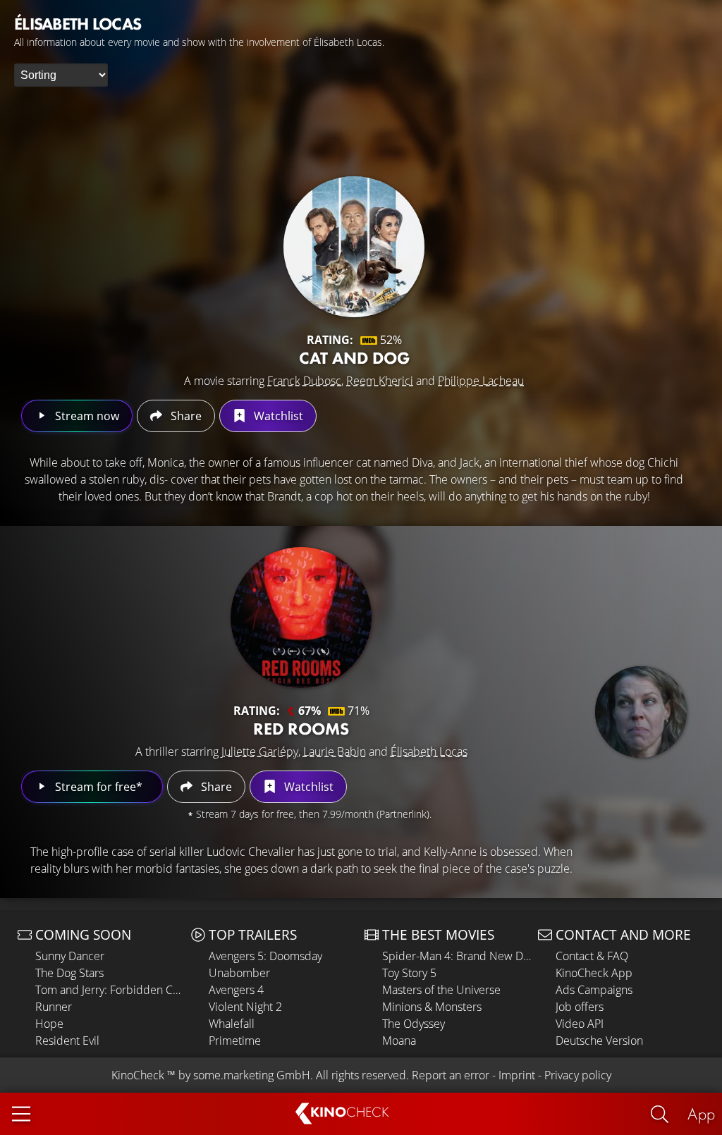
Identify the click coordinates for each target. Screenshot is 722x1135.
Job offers (580, 1007)
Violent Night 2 (245, 1007)
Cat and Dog (354, 358)
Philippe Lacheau (481, 380)
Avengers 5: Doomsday (265, 956)
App (701, 1113)
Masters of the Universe (441, 990)
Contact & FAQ (592, 956)
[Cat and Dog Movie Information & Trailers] (353, 246)
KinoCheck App (594, 973)
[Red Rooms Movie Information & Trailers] (301, 617)
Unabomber (239, 973)
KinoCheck (137, 1075)
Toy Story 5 (409, 973)
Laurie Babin (334, 751)
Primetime (235, 1040)
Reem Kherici (379, 380)
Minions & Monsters (432, 1007)
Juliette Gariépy (259, 751)
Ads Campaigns (594, 990)
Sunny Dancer (69, 956)
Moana (399, 1040)
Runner (53, 1007)
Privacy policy (577, 1075)
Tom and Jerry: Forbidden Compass (109, 990)
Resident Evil (67, 1040)
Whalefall (232, 1024)
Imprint (516, 1075)
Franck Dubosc (304, 380)
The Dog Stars (69, 973)
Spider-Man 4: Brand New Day (456, 956)
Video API (580, 1024)
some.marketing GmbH (251, 1075)
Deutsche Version (599, 1040)
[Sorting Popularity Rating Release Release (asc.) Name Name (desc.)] (61, 75)
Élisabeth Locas (429, 751)
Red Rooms (301, 729)
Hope (49, 1024)
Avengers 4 (236, 990)
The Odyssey (413, 1024)
